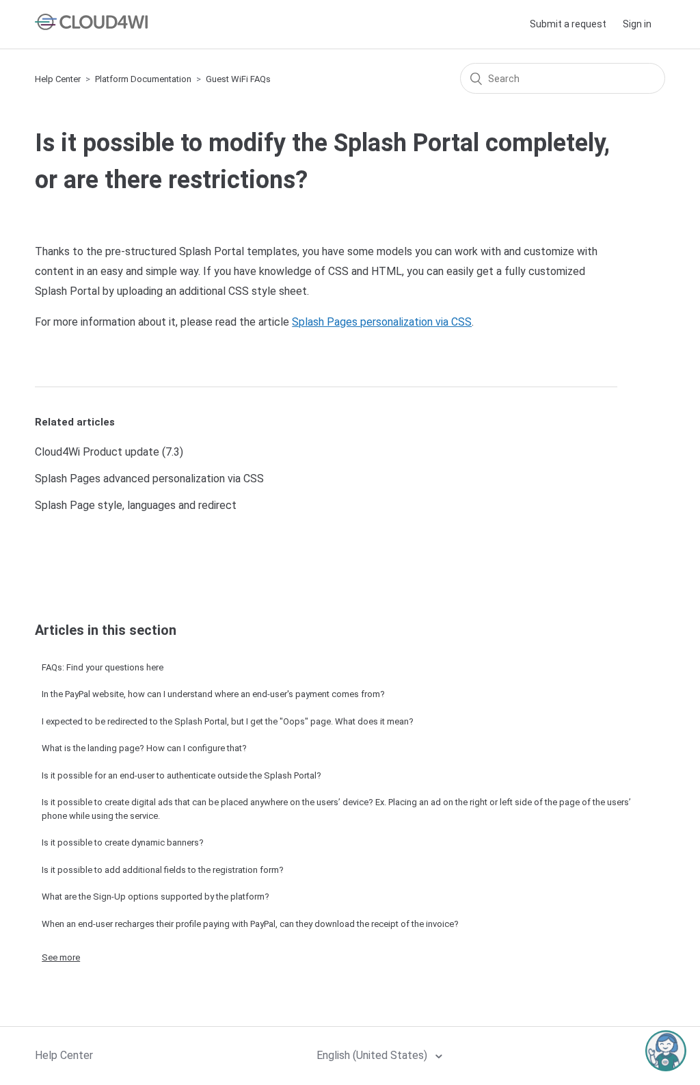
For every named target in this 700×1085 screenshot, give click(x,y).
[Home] (91, 26)
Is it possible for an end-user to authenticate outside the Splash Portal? (181, 775)
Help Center (58, 79)
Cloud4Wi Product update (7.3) (109, 451)
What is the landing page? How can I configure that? (144, 748)
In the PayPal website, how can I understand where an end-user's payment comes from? (213, 694)
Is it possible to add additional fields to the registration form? (163, 870)
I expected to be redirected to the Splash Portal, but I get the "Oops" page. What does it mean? (228, 721)
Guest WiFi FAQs (238, 79)
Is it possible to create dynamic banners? (123, 842)
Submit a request (568, 23)
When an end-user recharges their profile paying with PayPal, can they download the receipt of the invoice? (250, 924)
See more (61, 957)
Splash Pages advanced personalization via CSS (149, 478)
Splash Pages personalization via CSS (382, 321)
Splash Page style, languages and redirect (136, 505)
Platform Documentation (143, 79)
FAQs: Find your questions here (102, 667)
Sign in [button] (637, 23)
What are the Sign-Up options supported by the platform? (155, 896)
